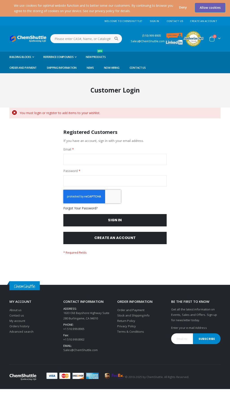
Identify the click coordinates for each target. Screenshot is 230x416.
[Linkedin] (174, 42)
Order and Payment (130, 310)
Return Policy (126, 321)
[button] (183, 7)
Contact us (16, 315)
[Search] (116, 38)
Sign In (154, 21)
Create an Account (203, 21)
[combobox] (86, 38)
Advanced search (21, 332)
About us (15, 310)
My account (17, 321)
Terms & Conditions (130, 332)
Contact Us (175, 21)
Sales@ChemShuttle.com (148, 41)
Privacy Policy (126, 326)
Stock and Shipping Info (133, 315)
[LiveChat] (174, 35)
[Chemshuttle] (28, 38)
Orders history (19, 326)
